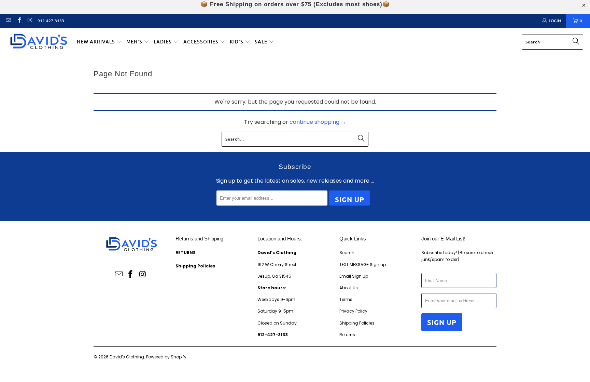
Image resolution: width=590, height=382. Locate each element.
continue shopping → (318, 122)
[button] (99, 42)
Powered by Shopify (166, 357)
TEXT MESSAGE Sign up (362, 264)
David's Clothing (127, 357)
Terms (345, 299)
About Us (348, 288)
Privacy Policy (353, 311)
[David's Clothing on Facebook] (19, 21)
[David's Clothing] (38, 42)
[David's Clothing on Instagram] (29, 21)
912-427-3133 (51, 21)
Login (555, 21)
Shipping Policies (357, 323)
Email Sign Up (353, 276)
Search (346, 252)
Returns (347, 335)
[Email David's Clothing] (8, 21)
